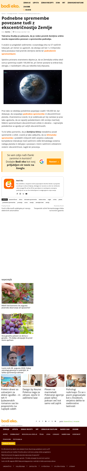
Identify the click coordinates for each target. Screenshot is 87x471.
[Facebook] (17, 193)
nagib (49, 199)
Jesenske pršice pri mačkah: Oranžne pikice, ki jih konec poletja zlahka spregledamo (26, 452)
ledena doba (42, 199)
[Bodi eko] (10, 6)
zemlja (47, 202)
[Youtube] (26, 193)
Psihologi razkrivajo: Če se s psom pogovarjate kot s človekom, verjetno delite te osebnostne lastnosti (76, 397)
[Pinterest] (42, 421)
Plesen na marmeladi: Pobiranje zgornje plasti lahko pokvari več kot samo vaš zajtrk (54, 396)
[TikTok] (49, 421)
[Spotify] (46, 421)
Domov (4, 13)
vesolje (32, 202)
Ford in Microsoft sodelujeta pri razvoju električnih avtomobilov (16, 209)
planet (60, 199)
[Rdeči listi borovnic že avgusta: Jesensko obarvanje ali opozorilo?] (17, 293)
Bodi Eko (7, 32)
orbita (54, 199)
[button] (27, 10)
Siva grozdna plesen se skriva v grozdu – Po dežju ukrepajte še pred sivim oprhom (17, 338)
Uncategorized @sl (12, 13)
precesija (19, 202)
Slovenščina (68, 421)
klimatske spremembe (30, 199)
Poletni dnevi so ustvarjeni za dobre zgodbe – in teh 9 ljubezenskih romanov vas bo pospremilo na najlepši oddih (10, 399)
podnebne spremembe (8, 202)
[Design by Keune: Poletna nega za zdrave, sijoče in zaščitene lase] (32, 380)
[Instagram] (20, 193)
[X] (23, 193)
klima (20, 199)
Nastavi (54, 161)
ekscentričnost (13, 199)
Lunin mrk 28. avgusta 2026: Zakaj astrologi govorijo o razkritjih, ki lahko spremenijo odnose (16, 370)
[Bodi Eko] (9, 187)
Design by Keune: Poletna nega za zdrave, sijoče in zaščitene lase (32, 393)
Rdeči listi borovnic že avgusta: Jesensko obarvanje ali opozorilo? (16, 306)
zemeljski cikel (40, 202)
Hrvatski (76, 421)
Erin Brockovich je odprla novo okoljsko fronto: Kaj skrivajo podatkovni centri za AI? (25, 449)
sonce (26, 202)
